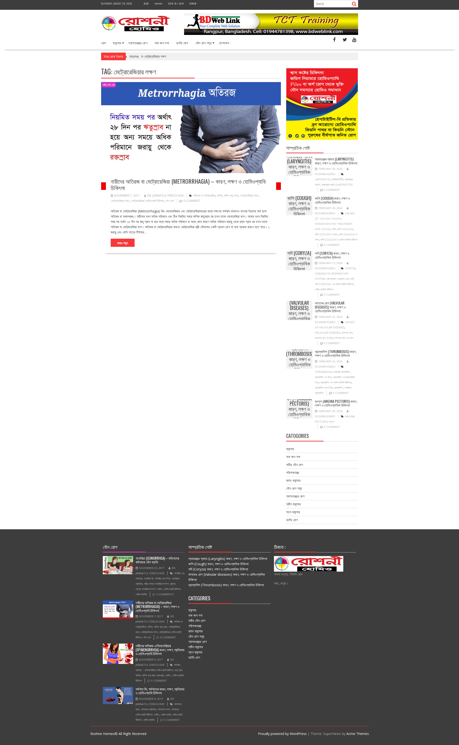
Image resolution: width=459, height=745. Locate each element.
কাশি (334, 229)
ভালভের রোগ (347, 332)
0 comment (191, 201)
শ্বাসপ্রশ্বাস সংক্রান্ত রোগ (337, 279)
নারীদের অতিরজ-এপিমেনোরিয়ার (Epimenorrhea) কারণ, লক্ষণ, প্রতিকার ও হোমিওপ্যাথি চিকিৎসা (160, 649)
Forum (193, 3)
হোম (103, 42)
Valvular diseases (327, 332)
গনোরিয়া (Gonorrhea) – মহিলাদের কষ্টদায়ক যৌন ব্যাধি (157, 560)
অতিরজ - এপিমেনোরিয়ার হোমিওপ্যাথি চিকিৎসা (154, 670)
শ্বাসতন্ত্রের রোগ (138, 42)
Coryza (350, 268)
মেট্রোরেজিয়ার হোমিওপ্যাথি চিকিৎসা (147, 201)
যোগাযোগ (158, 3)
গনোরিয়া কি (148, 578)
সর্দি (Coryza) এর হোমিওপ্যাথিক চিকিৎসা (334, 284)
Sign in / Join (176, 3)
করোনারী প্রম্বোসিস (341, 372)
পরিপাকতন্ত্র (292, 472)
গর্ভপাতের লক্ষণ (164, 709)
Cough (336, 218)
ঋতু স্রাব (178, 670)
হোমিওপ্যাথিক (141, 594)
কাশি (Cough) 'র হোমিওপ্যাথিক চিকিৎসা (339, 239)
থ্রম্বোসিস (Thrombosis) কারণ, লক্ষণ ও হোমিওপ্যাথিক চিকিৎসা (299, 359)
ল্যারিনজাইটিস (337, 179)
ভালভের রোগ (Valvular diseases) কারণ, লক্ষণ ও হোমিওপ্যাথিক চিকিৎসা (299, 310)
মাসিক (219, 195)
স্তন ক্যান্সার (293, 512)
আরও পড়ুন (122, 242)
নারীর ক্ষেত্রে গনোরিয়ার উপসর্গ (156, 583)
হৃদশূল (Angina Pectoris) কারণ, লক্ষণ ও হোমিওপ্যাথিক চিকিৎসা (299, 409)
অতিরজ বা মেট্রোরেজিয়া (204, 195)
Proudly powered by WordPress (282, 733)
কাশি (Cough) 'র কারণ (326, 234)
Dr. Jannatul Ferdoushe (165, 195)
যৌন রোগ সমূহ (204, 42)
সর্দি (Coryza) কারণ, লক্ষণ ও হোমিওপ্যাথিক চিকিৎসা (299, 260)
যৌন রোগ (169, 201)
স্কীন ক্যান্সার (293, 504)
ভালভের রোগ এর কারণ (324, 338)
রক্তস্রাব (160, 675)
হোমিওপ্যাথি (166, 714)
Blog (146, 3)
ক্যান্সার (117, 42)
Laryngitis (322, 179)
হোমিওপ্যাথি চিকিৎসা (172, 589)
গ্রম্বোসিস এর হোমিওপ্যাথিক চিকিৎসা (335, 382)
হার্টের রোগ (182, 42)
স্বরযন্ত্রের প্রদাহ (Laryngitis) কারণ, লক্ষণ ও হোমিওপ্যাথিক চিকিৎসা (299, 166)
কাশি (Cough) (345, 229)
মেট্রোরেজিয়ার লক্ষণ (120, 201)
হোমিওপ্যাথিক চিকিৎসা (324, 289)
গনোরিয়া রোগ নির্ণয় (162, 578)
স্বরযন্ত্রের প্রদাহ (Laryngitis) (336, 184)
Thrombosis (323, 372)
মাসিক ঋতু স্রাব (231, 195)
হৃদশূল (331, 421)
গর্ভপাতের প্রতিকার (148, 709)
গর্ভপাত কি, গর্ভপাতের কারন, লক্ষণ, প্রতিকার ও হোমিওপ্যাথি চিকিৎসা (160, 690)
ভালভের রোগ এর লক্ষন (344, 338)
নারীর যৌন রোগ (109, 85)
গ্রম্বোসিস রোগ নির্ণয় (324, 387)
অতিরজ (177, 665)
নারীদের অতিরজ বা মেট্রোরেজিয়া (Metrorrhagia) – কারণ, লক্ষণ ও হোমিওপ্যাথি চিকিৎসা (188, 184)
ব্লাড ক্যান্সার (293, 480)
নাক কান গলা (162, 42)
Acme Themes (357, 733)
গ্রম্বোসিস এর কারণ (323, 377)
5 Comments (165, 594)
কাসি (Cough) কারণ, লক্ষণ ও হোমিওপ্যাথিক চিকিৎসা (299, 205)
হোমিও (159, 589)
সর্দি (352, 279)
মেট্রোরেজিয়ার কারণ (249, 195)
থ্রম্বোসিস (338, 387)
